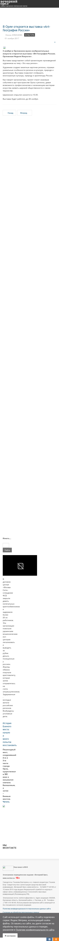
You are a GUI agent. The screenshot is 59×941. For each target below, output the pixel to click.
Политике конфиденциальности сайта (35, 929)
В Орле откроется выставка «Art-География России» (26, 28)
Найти (7, 550)
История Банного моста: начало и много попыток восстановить (10, 734)
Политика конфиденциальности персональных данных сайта (27, 908)
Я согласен (10, 935)
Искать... (6, 538)
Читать (6, 801)
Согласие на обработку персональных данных (21, 912)
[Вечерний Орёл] (13, 3)
